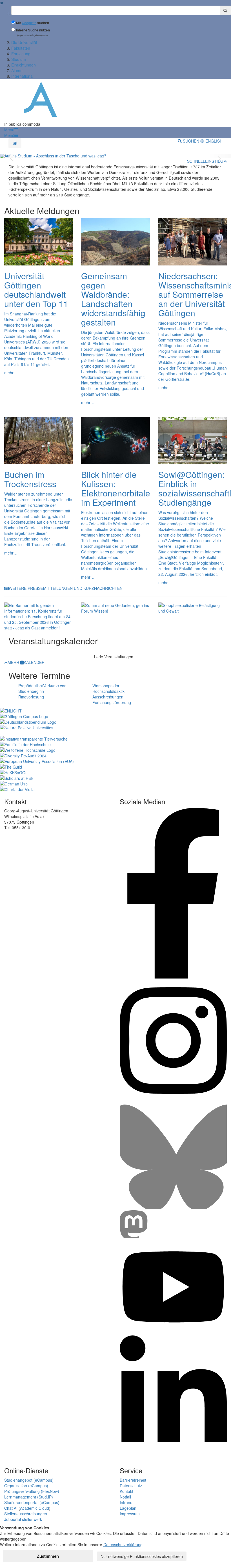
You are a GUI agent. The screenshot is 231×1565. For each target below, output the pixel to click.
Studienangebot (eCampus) (29, 1480)
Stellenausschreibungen (25, 1513)
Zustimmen (48, 1556)
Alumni (17, 70)
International (22, 76)
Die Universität (24, 42)
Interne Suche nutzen (33, 30)
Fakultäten (20, 48)
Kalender (34, 662)
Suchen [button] (191, 141)
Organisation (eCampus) (26, 1485)
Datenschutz (131, 1485)
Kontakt (126, 1491)
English (213, 141)
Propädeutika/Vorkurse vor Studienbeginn (42, 688)
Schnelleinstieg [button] (205, 161)
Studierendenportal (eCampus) (31, 1502)
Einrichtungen (23, 65)
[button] (11, 129)
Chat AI (10, 1508)
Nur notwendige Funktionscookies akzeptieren (142, 1556)
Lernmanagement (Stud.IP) (28, 1497)
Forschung (20, 53)
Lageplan (128, 1508)
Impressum (130, 1513)
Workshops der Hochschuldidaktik (108, 688)
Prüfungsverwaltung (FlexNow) (31, 1491)
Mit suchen (32, 22)
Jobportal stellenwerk (23, 1519)
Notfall (125, 1497)
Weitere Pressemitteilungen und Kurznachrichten (66, 588)
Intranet (127, 1502)
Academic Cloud (34, 1508)
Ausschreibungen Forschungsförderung (111, 699)
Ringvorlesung (31, 697)
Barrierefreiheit (133, 1480)
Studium (18, 59)
